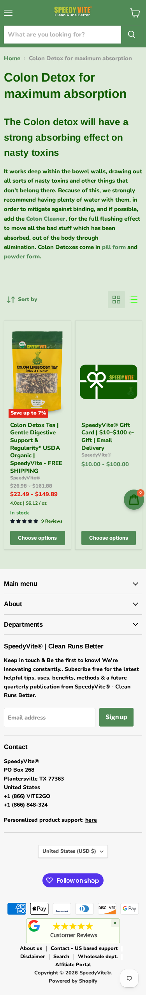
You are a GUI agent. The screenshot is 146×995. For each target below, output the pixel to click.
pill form (114, 247)
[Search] (131, 35)
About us (31, 948)
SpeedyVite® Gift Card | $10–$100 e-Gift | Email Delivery (107, 436)
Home (12, 58)
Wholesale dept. (98, 956)
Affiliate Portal (73, 964)
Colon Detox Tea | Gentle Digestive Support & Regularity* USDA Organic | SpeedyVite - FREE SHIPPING (36, 448)
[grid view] (116, 299)
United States (69, 851)
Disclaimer (32, 956)
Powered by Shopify (73, 981)
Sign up (116, 717)
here (91, 820)
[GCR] (34, 926)
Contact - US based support (84, 948)
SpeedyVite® (25, 478)
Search (61, 956)
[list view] (133, 299)
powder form (22, 256)
